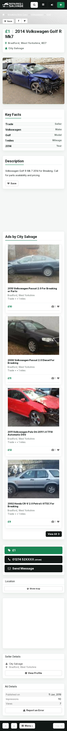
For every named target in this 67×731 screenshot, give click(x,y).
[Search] (34, 5)
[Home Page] (5, 726)
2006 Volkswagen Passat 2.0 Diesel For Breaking (31, 361)
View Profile (34, 673)
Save (9, 21)
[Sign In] (52, 5)
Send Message (22, 568)
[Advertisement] (33, 212)
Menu (28, 725)
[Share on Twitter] (24, 20)
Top (57, 725)
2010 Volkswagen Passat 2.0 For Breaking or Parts (32, 290)
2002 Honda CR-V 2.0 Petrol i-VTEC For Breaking (31, 505)
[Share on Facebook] (19, 20)
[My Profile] (14, 726)
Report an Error (34, 710)
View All (53, 534)
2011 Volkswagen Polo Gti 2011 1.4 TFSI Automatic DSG (30, 433)
